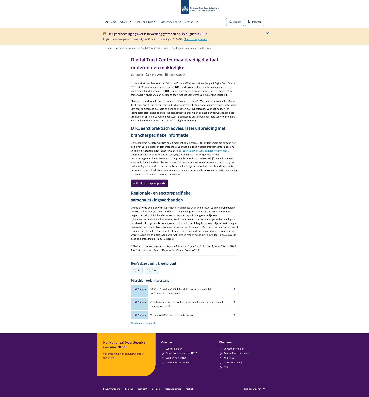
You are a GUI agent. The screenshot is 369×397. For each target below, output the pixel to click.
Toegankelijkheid (172, 388)
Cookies (129, 388)
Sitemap (156, 388)
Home (113, 22)
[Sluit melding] (267, 33)
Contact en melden (234, 348)
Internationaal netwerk (178, 362)
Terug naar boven (252, 388)
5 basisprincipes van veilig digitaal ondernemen (202, 150)
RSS (226, 367)
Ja (139, 270)
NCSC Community (233, 362)
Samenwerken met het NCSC (181, 353)
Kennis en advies (144, 22)
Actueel (123, 22)
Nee (154, 270)
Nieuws (132, 48)
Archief (189, 388)
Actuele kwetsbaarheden (237, 353)
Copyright (142, 388)
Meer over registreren (195, 39)
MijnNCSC (229, 358)
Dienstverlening (168, 22)
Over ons (189, 22)
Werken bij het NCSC (177, 358)
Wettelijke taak (174, 348)
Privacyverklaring (111, 388)
